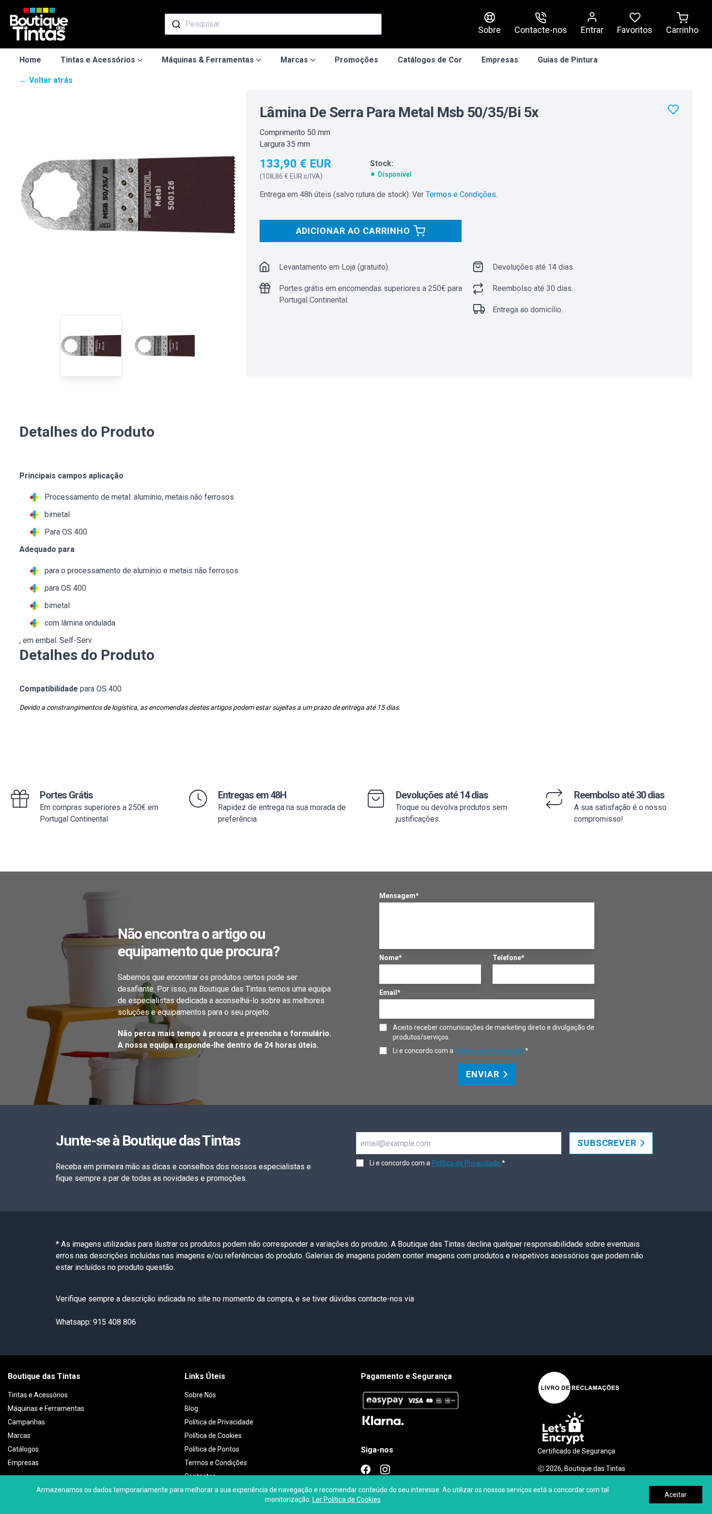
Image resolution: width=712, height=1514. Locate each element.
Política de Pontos (212, 1449)
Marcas (19, 1435)
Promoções (356, 59)
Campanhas (26, 1422)
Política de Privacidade (489, 1051)
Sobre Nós (200, 1395)
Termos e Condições (461, 194)
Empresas (499, 59)
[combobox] (273, 24)
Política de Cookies (213, 1435)
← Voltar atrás (46, 80)
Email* (390, 992)
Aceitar (676, 1495)
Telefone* (509, 958)
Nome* (390, 958)
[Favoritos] (673, 109)
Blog (191, 1408)
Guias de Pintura (568, 59)
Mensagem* (399, 896)
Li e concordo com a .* (460, 1051)
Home (30, 59)
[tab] (91, 346)
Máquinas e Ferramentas (46, 1408)
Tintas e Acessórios (38, 1395)
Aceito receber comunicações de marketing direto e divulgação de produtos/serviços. (493, 1032)
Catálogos (23, 1449)
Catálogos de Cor (430, 59)
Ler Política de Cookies (346, 1499)
